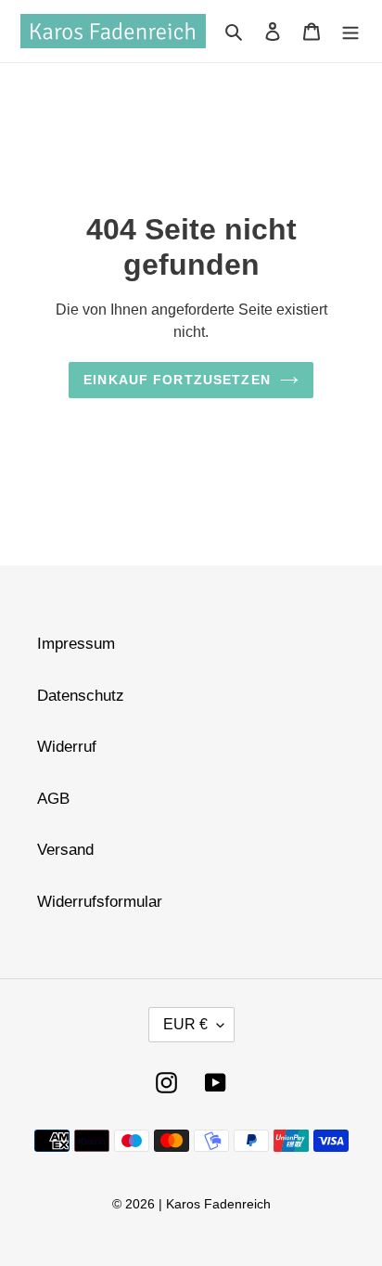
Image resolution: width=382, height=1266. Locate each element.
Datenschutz (80, 695)
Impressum (76, 643)
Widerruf (66, 747)
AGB (53, 798)
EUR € (185, 1024)
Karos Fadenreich (218, 1203)
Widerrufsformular (99, 902)
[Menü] (350, 31)
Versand (65, 850)
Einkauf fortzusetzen (177, 379)
